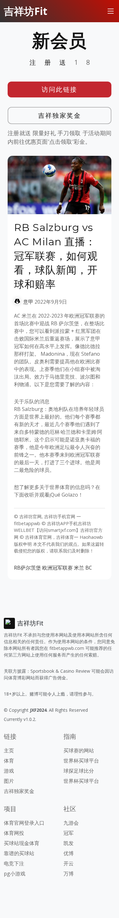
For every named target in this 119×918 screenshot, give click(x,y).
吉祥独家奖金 (59, 115)
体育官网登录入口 (24, 822)
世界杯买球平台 (81, 760)
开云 (68, 863)
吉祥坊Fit (25, 11)
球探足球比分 (78, 770)
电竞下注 (14, 863)
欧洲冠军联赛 (57, 567)
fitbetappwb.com (67, 648)
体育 (9, 760)
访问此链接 (59, 89)
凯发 (68, 843)
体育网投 (14, 832)
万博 (68, 873)
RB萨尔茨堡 (27, 567)
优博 (68, 853)
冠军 (68, 832)
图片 (9, 780)
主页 (9, 750)
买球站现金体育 (21, 843)
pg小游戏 (14, 873)
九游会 (71, 822)
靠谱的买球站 (19, 853)
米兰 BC (83, 567)
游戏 (9, 770)
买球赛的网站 (78, 750)
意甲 (28, 301)
